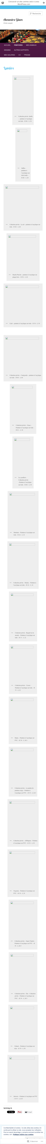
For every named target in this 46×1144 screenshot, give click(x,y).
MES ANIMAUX (31, 45)
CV (20, 55)
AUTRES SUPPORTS (21, 50)
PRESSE (27, 55)
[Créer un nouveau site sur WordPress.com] (23, 3)
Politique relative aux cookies (23, 1134)
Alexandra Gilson (13, 19)
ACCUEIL (7, 45)
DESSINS (7, 50)
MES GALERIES (9, 55)
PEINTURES (18, 45)
